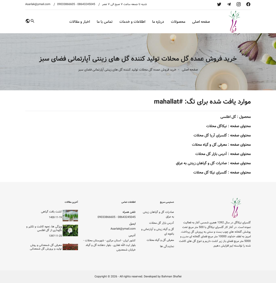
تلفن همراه (129, 212)
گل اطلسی (228, 117)
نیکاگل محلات (216, 126)
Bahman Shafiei (171, 276)
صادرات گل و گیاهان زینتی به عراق (201, 163)
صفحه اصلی (201, 22)
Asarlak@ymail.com (37, 4)
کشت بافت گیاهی (51, 211)
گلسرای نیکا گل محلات (210, 172)
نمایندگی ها (167, 246)
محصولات (178, 22)
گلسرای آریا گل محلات (210, 135)
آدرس (132, 235)
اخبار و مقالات (79, 22)
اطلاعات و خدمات (132, 22)
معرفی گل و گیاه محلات (209, 145)
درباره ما (158, 22)
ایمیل (132, 224)
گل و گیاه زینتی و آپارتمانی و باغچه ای (157, 231)
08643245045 (86, 4)
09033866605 (66, 4)
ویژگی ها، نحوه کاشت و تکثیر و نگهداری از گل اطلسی (44, 228)
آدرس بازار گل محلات (211, 154)
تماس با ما (105, 22)
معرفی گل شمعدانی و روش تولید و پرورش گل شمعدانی (46, 247)
